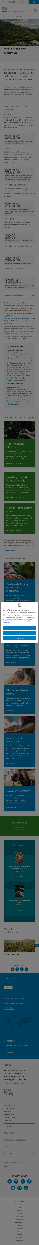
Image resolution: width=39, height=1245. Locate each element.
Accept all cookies (19, 628)
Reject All (19, 633)
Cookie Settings (19, 638)
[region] (19, 622)
